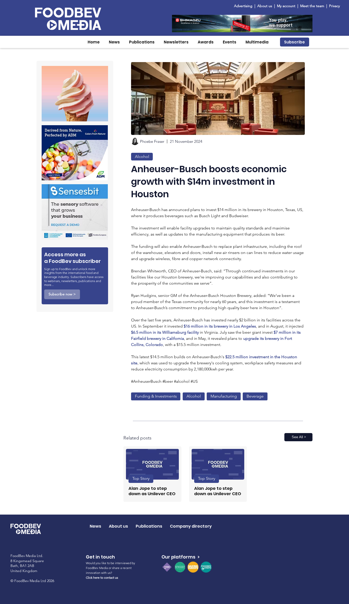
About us (264, 6)
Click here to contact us (102, 577)
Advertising (244, 6)
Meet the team (312, 6)
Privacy (334, 6)
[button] (114, 42)
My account (286, 6)
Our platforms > (180, 557)
